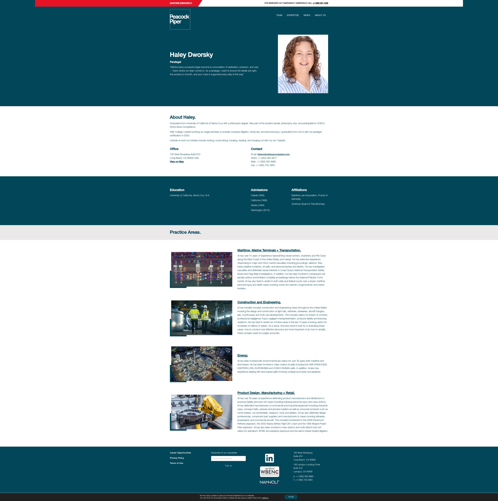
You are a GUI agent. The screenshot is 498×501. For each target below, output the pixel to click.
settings (265, 498)
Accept (291, 497)
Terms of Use (176, 463)
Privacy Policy (177, 458)
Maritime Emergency (181, 3)
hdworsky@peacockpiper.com (274, 154)
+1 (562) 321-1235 (320, 3)
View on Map (177, 162)
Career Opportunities (180, 453)
